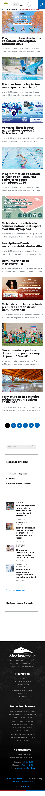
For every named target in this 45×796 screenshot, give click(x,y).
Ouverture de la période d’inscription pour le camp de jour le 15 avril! (21, 353)
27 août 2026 (20, 519)
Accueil (22, 678)
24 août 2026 (20, 580)
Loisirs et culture (22, 684)
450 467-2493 (27, 765)
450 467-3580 (27, 762)
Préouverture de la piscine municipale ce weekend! (21, 86)
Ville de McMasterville (14, 778)
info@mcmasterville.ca (26, 768)
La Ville (22, 687)
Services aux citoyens (22, 681)
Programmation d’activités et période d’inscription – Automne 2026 (21, 41)
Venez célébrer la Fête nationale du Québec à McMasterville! (18, 130)
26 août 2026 (20, 541)
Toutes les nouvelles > (15, 590)
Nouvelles (10, 478)
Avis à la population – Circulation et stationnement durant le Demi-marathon (25, 511)
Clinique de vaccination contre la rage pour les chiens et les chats (25, 554)
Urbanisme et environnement (18, 483)
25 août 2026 (20, 561)
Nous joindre (22, 693)
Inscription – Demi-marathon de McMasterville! (22, 245)
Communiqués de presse (16, 474)
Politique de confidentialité (22, 781)
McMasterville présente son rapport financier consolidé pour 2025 (26, 573)
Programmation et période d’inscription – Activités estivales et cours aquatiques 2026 (21, 178)
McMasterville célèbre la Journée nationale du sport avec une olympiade (21, 226)
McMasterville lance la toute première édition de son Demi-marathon (22, 307)
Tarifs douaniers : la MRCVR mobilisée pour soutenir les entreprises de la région (25, 533)
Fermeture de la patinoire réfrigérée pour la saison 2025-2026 (20, 399)
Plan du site (22, 696)
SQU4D (26, 786)
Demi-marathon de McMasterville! (15, 262)
